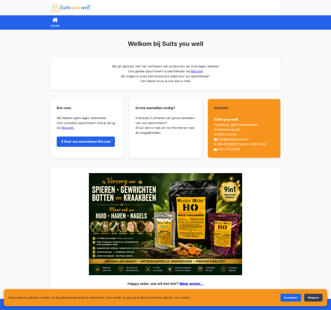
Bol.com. (67, 128)
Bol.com (197, 71)
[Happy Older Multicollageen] (165, 224)
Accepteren (290, 297)
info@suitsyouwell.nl (233, 139)
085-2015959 (226, 144)
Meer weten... (191, 283)
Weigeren (313, 297)
